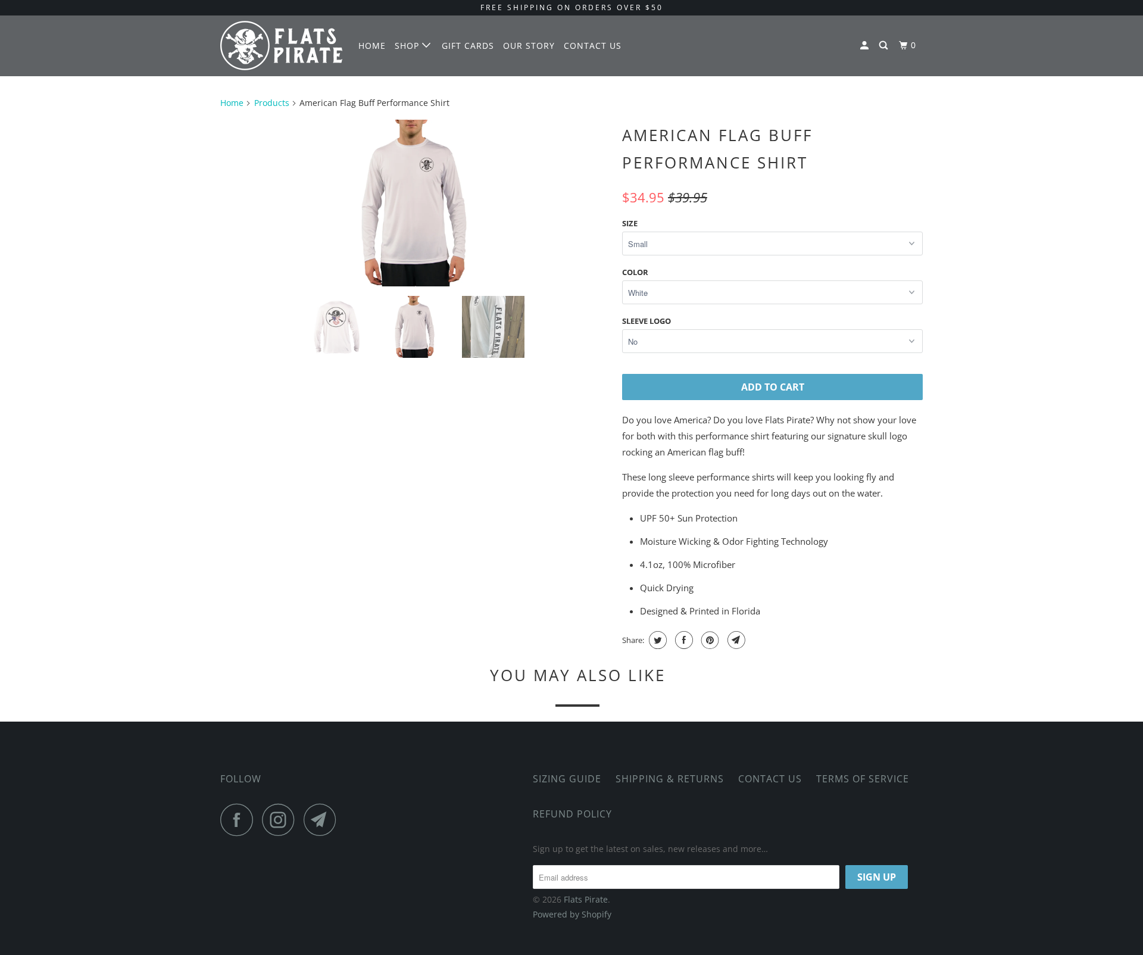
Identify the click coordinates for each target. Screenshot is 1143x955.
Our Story (529, 45)
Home (372, 45)
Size (630, 223)
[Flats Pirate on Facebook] (240, 819)
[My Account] (865, 45)
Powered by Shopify (572, 914)
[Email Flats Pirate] (323, 819)
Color (635, 272)
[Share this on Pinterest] (708, 640)
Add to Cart (772, 387)
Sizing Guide (567, 778)
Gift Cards (468, 45)
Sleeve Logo (646, 321)
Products (271, 102)
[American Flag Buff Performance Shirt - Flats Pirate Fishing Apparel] (415, 203)
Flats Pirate (586, 899)
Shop (408, 45)
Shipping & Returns (670, 778)
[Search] (884, 45)
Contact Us (593, 45)
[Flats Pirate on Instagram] (281, 819)
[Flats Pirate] (281, 45)
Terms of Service (862, 778)
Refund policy (572, 813)
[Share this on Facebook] (682, 640)
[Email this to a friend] (734, 640)
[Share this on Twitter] (656, 640)
